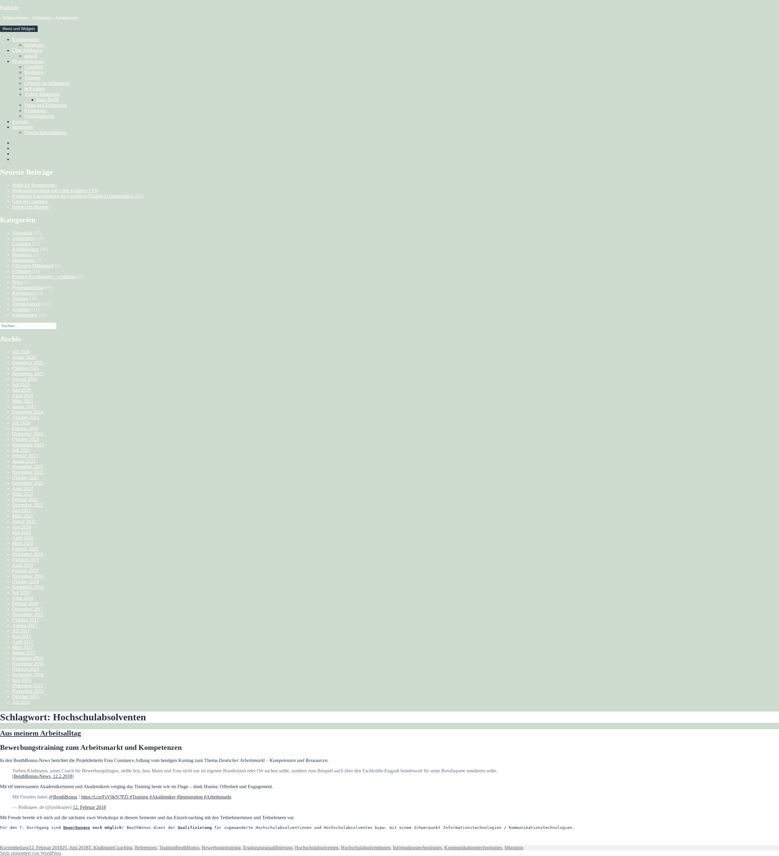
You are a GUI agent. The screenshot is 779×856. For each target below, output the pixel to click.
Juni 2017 (21, 636)
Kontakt (20, 121)
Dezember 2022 (27, 466)
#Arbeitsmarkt (217, 796)
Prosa (17, 282)
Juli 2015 (21, 702)
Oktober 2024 (25, 417)
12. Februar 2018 (89, 807)
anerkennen (23, 238)
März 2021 (22, 515)
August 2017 (24, 625)
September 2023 (28, 444)
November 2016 (28, 663)
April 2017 (22, 641)
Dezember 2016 (27, 658)
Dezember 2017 (27, 609)
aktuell (30, 55)
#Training (138, 796)
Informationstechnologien (417, 847)
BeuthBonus (187, 847)
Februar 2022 (25, 499)
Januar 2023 (24, 461)
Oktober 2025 (25, 368)
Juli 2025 (21, 384)
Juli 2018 (21, 592)
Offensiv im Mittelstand (47, 83)
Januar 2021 (24, 521)
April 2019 (22, 565)
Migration (514, 847)
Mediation (34, 72)
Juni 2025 (21, 390)
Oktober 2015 (25, 696)
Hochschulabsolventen (316, 847)
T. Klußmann (101, 847)
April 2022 (22, 488)
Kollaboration (25, 39)
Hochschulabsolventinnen (365, 847)
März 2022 (22, 494)
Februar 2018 (25, 603)
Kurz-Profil (47, 99)
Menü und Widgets (18, 28)
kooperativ (34, 44)
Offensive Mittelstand (33, 265)
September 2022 (28, 483)
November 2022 (28, 472)
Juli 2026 (21, 351)
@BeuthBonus (63, 796)
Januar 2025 (24, 406)
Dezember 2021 (27, 505)
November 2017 (28, 614)
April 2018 (22, 598)
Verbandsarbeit (26, 304)
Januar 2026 (24, 357)
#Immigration (190, 796)
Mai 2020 (21, 532)
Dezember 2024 (27, 411)
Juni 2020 (21, 526)
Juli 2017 (21, 630)
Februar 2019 (25, 570)
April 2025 (22, 395)
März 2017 (22, 647)
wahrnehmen (24, 314)
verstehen (21, 309)
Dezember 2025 (27, 362)
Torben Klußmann (42, 94)
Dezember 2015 (27, 685)
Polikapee (9, 7)
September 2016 (28, 674)
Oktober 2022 (25, 477)
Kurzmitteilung (14, 847)
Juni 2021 (21, 510)
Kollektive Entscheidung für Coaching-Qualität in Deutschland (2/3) (77, 196)
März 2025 (22, 401)
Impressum (22, 127)
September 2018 (28, 587)
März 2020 (22, 543)
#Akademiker (163, 796)
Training (32, 77)
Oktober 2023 (25, 439)
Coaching (33, 66)
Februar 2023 (25, 455)
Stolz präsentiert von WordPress (30, 853)
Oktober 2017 (25, 619)
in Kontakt (34, 88)
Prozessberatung (28, 61)
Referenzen (35, 110)
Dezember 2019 (27, 554)
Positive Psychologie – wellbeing (44, 276)
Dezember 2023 (27, 433)
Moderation (23, 260)
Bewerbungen (76, 827)
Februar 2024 (25, 428)
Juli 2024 (21, 422)
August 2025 (24, 379)
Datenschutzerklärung (45, 132)
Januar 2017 (24, 652)
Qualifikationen (39, 116)
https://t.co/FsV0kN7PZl (104, 796)
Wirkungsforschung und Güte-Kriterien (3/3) (55, 190)
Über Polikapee (27, 50)
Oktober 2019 (25, 559)
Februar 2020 (25, 548)
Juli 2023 (21, 450)
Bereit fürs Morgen (30, 207)
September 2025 (28, 373)
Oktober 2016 (25, 669)
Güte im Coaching (29, 201)
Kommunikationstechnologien (473, 847)
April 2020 (22, 537)
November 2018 (28, 576)
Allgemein (22, 232)
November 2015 (28, 691)
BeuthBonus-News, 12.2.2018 (43, 776)
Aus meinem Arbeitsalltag (40, 733)
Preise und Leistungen (45, 105)
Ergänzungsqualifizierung (267, 847)
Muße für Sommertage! (34, 185)
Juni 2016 (21, 680)
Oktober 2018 (25, 581)
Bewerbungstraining (221, 847)
